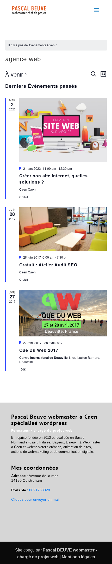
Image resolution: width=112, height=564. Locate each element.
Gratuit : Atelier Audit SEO (48, 265)
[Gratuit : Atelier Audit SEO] (63, 229)
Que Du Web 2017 (38, 350)
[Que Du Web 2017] (63, 313)
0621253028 (39, 490)
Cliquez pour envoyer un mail (35, 499)
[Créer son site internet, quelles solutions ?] (63, 130)
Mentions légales (78, 557)
